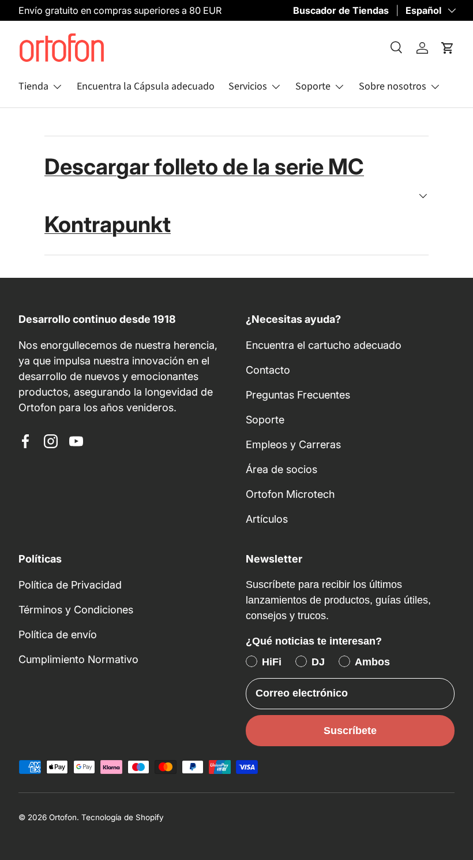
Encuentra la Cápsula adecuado (146, 86)
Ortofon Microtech (290, 494)
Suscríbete (350, 730)
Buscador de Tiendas (341, 10)
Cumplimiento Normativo (78, 659)
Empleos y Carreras (293, 444)
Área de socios (281, 469)
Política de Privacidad (70, 585)
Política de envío (57, 634)
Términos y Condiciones (75, 610)
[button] (447, 48)
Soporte (265, 420)
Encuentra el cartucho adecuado (323, 345)
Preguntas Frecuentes (298, 395)
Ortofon (63, 817)
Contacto (268, 370)
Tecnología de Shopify (122, 817)
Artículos (267, 519)
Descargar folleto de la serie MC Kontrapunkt (204, 195)
